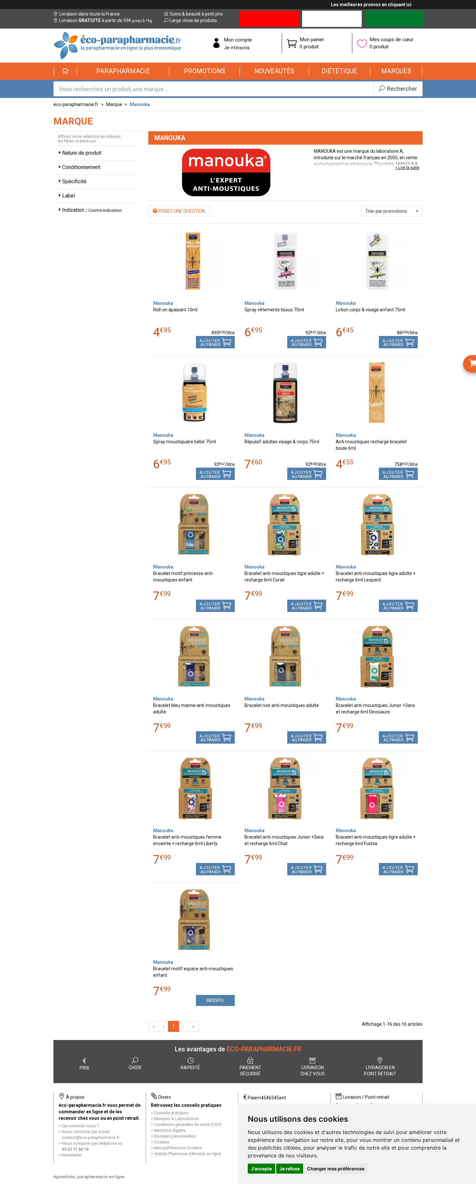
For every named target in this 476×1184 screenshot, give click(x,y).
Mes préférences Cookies (178, 1147)
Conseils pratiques (171, 1112)
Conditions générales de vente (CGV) (187, 1124)
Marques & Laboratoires (176, 1118)
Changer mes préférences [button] (336, 1168)
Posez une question (181, 211)
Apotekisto (89, 1176)
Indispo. (215, 1000)
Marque (114, 104)
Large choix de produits (193, 20)
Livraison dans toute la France (89, 14)
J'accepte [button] (261, 1168)
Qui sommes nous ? (80, 1125)
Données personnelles (175, 1136)
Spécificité (74, 181)
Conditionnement (81, 167)
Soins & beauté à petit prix (196, 14)
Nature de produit (81, 153)
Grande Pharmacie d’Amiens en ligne (187, 1153)
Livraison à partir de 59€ (105, 20)
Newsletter (72, 1155)
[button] (123, 71)
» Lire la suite (407, 167)
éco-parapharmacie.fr (75, 104)
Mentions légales (170, 1130)
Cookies (161, 1142)
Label (68, 196)
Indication (92, 210)
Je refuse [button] (289, 1168)
